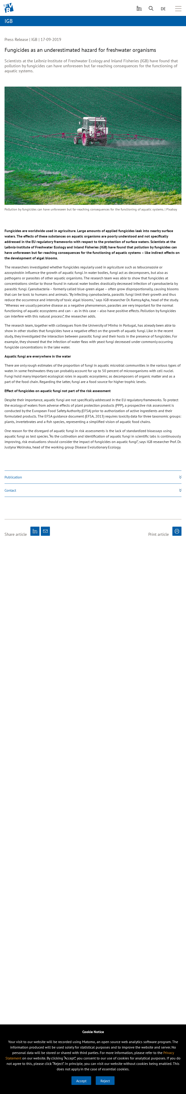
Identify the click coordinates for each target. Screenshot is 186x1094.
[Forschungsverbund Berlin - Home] (9, 8)
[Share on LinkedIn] (34, 531)
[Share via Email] (45, 531)
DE (163, 8)
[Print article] (176, 531)
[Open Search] (151, 8)
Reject (105, 1081)
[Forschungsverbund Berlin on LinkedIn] (138, 8)
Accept (81, 1081)
